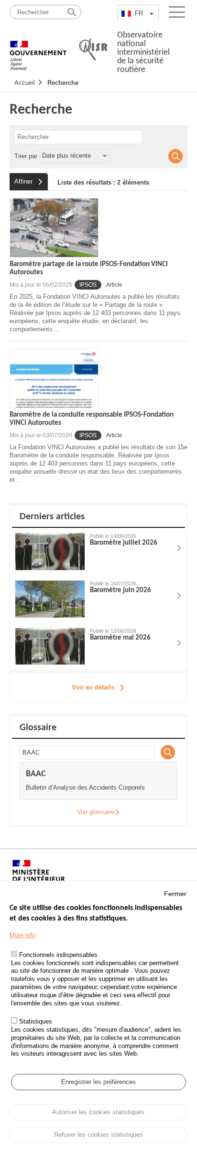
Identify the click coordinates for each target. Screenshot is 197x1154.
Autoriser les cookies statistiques (98, 1112)
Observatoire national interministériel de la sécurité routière (143, 52)
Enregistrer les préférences (98, 1081)
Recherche (62, 82)
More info (22, 935)
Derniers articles (52, 517)
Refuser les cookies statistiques (98, 1134)
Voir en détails (93, 687)
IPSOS (88, 284)
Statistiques (35, 1021)
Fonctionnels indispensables (58, 954)
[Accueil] (38, 50)
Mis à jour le (41, 284)
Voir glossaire (95, 812)
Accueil (24, 82)
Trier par (25, 155)
